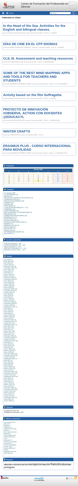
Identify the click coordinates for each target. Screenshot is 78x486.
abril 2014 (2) (8, 381)
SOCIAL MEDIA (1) (10, 227)
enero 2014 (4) (9, 386)
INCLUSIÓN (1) (9, 233)
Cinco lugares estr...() (10, 436)
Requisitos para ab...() (10, 452)
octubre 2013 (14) (10, 391)
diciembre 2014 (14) (10, 371)
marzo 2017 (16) (9, 331)
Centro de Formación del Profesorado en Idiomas (44, 5)
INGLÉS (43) (8, 196)
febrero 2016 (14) (9, 350)
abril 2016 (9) (8, 347)
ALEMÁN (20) (8, 204)
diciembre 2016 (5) (10, 336)
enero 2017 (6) (9, 334)
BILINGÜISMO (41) (10, 219)
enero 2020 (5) (9, 287)
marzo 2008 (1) (9, 401)
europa (33, 464)
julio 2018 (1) (8, 308)
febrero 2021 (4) (9, 276)
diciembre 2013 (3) (10, 388)
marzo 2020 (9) (9, 284)
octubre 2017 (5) (9, 323)
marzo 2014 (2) (9, 383)
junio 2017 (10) (9, 326)
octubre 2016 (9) (9, 339)
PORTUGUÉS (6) (9, 206)
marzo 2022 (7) (9, 264)
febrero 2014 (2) (9, 384)
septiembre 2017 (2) (10, 324)
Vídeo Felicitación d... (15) (12, 246)
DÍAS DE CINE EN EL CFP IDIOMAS (30, 44)
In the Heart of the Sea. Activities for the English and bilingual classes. (34, 27)
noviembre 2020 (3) (10, 279)
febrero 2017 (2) (9, 332)
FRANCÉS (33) (9, 202)
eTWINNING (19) (9, 209)
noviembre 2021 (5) (10, 268)
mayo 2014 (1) (9, 379)
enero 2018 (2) (9, 318)
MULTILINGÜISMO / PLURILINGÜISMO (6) (18, 212)
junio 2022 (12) (9, 261)
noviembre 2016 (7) (10, 337)
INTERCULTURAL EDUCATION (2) (15, 222)
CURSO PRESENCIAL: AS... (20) (14, 245)
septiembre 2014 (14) (11, 376)
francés (56, 464)
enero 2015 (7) (9, 370)
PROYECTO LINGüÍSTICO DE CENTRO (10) (18, 198)
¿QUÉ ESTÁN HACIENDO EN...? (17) (16, 207)
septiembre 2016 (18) (11, 341)
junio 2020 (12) (9, 281)
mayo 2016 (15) (9, 345)
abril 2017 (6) (8, 329)
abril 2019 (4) (8, 297)
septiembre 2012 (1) (10, 397)
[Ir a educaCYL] (39, 480)
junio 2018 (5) (8, 310)
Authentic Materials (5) (11, 220)
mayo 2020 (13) (9, 282)
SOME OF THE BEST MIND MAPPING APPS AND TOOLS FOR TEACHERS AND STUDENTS (36, 76)
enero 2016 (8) (9, 352)
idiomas (66, 464)
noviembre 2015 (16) (11, 355)
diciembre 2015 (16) (10, 354)
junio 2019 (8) (8, 294)
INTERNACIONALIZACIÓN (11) (14, 232)
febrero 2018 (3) (9, 316)
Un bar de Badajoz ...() (11, 445)
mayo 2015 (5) (9, 363)
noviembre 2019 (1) (10, 290)
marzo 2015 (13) (9, 367)
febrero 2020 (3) (9, 285)
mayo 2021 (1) (9, 271)
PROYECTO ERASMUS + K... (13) (15, 248)
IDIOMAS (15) (8, 224)
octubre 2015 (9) (9, 357)
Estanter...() (8, 426)
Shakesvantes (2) (9, 230)
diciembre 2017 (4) (10, 320)
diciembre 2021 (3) (10, 266)
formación (44, 464)
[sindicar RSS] (75, 477)
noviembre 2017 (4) (10, 321)
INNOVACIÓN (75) (10, 214)
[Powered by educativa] (4, 477)
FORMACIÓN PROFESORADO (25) (15, 215)
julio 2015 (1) (8, 360)
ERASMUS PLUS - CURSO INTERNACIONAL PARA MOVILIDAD (37, 147)
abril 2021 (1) (8, 273)
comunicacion (20, 464)
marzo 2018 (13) (9, 315)
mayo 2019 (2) (9, 295)
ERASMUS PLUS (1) (10, 217)
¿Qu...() (8, 439)
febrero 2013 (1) (9, 392)
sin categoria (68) (9, 193)
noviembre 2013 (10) (11, 389)
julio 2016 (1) (8, 342)
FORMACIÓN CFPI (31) (12, 199)
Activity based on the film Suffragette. (32, 95)
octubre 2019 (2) (9, 292)
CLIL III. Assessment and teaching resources (38, 58)
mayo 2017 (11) (9, 328)
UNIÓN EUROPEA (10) (11, 211)
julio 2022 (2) (8, 260)
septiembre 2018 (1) (10, 307)
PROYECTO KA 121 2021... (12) (14, 250)
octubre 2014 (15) (10, 375)
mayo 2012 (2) (9, 399)
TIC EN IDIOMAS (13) (11, 194)
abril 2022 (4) (8, 263)
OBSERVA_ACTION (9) (11, 225)
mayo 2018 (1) (9, 311)
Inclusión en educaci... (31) (12, 243)
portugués (9, 467)
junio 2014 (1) (8, 378)
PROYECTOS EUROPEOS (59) (14, 201)
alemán (8, 464)
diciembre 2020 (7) (10, 277)
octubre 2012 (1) (9, 396)
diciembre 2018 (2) (10, 302)
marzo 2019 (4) (9, 298)
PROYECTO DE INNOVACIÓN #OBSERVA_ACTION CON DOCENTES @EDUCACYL (32, 113)
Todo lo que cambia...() (11, 442)
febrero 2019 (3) (9, 300)
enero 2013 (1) (9, 394)
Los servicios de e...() (10, 423)
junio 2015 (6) (8, 362)
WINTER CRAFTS (16, 131)
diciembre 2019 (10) (10, 289)
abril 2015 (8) (8, 365)
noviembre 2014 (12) (11, 373)
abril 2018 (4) (8, 313)
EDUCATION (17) (9, 228)
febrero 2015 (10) (9, 368)
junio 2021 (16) (9, 269)
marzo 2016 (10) (9, 349)
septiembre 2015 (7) (10, 358)
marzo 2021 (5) (9, 274)
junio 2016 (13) (9, 344)
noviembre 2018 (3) (10, 303)
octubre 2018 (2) (9, 305)
